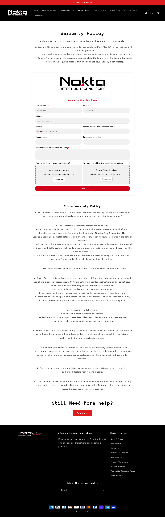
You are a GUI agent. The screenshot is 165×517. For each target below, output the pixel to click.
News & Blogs (116, 439)
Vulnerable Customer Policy (122, 471)
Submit (82, 188)
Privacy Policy (116, 475)
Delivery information (119, 452)
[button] (50, 10)
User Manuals (116, 443)
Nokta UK (85, 512)
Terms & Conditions (119, 462)
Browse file (58, 179)
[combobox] (40, 131)
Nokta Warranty (117, 457)
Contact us (82, 413)
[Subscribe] (103, 490)
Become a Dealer (117, 466)
